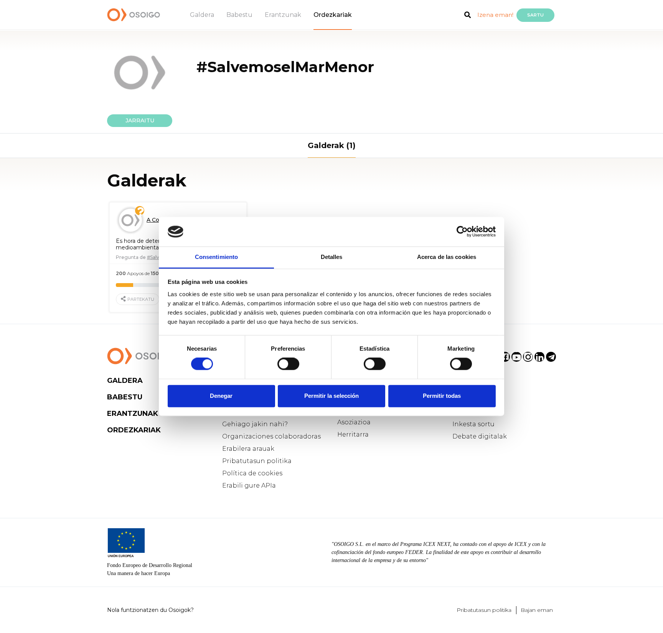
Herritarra (353, 434)
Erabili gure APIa (249, 485)
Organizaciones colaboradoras (271, 436)
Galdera (202, 14)
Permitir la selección (331, 395)
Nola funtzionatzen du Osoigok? (150, 610)
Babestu (239, 14)
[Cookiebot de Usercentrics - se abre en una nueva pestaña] (462, 231)
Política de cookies (252, 473)
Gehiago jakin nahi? (255, 424)
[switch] (288, 364)
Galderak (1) (332, 145)
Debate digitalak (479, 436)
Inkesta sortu (473, 424)
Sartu (535, 15)
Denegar (221, 395)
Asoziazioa (354, 422)
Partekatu (140, 299)
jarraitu (139, 120)
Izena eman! (495, 14)
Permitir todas (442, 395)
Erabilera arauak (248, 448)
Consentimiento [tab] (216, 257)
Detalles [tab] (332, 257)
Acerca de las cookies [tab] (446, 257)
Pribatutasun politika (257, 461)
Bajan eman (537, 610)
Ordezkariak (332, 14)
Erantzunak (283, 14)
